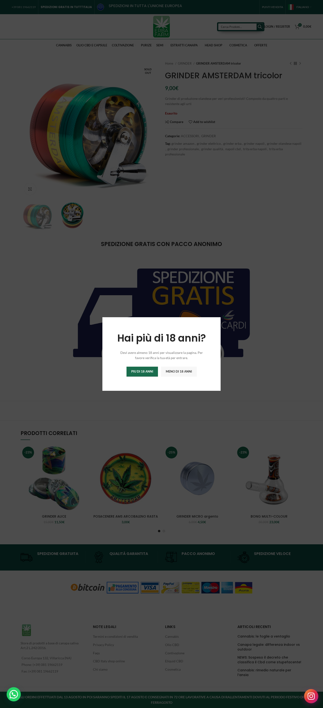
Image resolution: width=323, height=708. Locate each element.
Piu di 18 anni (142, 371)
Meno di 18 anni (179, 371)
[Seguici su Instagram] (311, 696)
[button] (14, 694)
